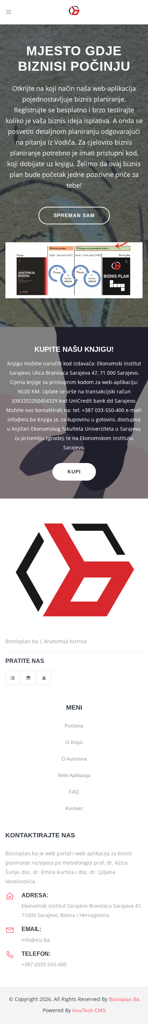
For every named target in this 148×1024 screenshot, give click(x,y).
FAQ (74, 792)
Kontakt (74, 808)
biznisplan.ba (124, 999)
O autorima (74, 759)
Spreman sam (74, 215)
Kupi (74, 471)
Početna (74, 726)
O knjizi (74, 742)
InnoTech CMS (89, 1010)
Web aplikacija (74, 775)
